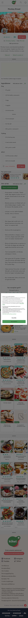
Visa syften (14, 317)
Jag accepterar (14, 321)
